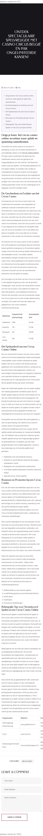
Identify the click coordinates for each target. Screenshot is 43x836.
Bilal (19, 88)
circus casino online (30, 153)
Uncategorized (27, 761)
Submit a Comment (14, 817)
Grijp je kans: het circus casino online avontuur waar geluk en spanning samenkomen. (20, 99)
